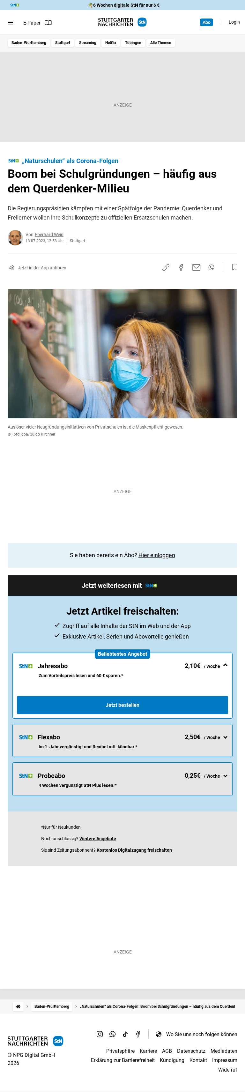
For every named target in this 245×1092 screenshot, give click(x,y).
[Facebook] (138, 1034)
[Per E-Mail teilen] (196, 267)
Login (234, 22)
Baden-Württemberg (28, 43)
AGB (167, 1051)
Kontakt (198, 1060)
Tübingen (133, 43)
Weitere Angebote (97, 838)
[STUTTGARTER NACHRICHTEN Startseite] (122, 22)
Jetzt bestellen (122, 705)
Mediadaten (224, 1051)
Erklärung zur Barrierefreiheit (123, 1060)
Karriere (148, 1051)
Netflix (110, 43)
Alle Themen (160, 43)
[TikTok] (125, 1034)
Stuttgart (62, 43)
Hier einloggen (156, 555)
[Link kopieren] (166, 267)
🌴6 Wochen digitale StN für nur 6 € (124, 5)
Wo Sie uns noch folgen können (201, 1034)
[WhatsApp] (113, 1034)
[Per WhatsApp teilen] (211, 267)
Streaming (87, 43)
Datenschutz (191, 1051)
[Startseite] (18, 1006)
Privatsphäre (120, 1051)
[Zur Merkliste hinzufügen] (232, 267)
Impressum (224, 1060)
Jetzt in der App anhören (42, 267)
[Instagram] (100, 1034)
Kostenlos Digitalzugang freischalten (134, 850)
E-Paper (32, 23)
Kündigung (172, 1060)
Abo (207, 22)
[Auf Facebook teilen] (181, 267)
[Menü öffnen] (10, 22)
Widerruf (227, 1070)
